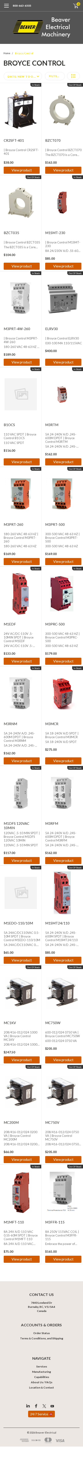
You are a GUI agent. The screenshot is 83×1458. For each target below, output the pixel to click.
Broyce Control (24, 53)
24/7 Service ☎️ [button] (41, 1414)
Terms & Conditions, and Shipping (41, 1338)
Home (6, 53)
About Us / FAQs (41, 1382)
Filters (55, 76)
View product (22, 170)
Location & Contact (41, 1387)
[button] (73, 76)
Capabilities (41, 1377)
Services (41, 1366)
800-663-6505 (22, 5)
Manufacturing (41, 1371)
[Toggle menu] (6, 8)
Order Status (41, 1333)
